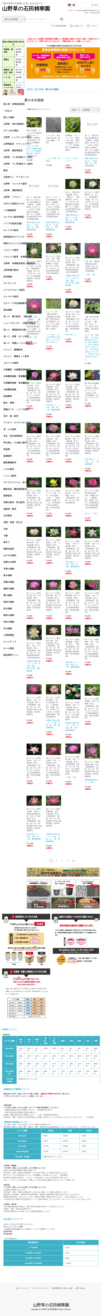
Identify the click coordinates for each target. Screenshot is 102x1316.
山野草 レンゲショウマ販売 (13, 137)
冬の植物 (7, 628)
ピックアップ (9, 641)
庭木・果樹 (8, 402)
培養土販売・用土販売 (13, 502)
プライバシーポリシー (40, 1288)
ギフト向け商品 (10, 130)
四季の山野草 (9, 562)
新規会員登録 (60, 26)
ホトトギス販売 (10, 230)
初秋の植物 (8, 601)
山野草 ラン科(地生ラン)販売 (13, 157)
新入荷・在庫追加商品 (13, 104)
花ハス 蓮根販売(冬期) (13, 329)
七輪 (5, 535)
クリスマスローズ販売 (13, 289)
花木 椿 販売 (10, 416)
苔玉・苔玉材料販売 (13, 436)
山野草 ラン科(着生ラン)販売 (13, 163)
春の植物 (7, 575)
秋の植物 (7, 608)
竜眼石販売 (8, 548)
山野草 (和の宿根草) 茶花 (13, 124)
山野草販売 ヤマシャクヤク (13, 143)
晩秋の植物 (8, 615)
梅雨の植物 (8, 588)
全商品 (30, 89)
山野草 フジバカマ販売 (13, 183)
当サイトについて (22, 1288)
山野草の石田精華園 (26, 8)
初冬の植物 (8, 621)
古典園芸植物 (9, 389)
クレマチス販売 (10, 296)
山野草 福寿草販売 (13, 150)
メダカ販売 (8, 469)
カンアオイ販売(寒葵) (13, 216)
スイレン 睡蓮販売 (13, 349)
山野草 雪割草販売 (13, 190)
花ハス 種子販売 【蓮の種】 (13, 316)
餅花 (5, 170)
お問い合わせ (80, 1288)
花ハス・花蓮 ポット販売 (13, 336)
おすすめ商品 (9, 555)
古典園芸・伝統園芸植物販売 (13, 369)
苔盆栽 (6, 449)
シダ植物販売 (9, 210)
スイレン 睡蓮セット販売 (13, 356)
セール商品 (8, 648)
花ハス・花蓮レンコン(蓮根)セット (13, 343)
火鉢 (5, 528)
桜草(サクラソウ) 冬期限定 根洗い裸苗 (13, 243)
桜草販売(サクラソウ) (13, 236)
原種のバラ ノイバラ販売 (13, 409)
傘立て (6, 542)
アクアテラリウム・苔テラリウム (13, 482)
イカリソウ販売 (10, 250)
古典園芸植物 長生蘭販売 (13, 382)
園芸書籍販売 (9, 462)
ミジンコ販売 (9, 475)
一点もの (7, 110)
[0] (69, 5)
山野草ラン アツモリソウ (13, 177)
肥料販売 (7, 495)
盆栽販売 (7, 455)
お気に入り (78, 26)
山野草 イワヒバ (11, 197)
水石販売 (7, 515)
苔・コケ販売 (9, 429)
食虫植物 (7, 309)
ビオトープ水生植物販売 (13, 303)
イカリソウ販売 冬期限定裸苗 (13, 256)
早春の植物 (8, 568)
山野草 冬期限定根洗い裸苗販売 (13, 263)
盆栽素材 (7, 396)
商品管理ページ (10, 655)
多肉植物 (7, 276)
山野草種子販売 (10, 270)
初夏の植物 (8, 582)
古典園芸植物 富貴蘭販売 (13, 376)
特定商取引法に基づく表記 (62, 1288)
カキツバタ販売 (10, 362)
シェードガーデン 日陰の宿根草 (13, 323)
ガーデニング (10, 283)
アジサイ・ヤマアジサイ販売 (13, 422)
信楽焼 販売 (9, 509)
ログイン (95, 26)
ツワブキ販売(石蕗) (12, 223)
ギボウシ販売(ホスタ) (13, 203)
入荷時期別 (8, 635)
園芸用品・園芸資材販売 (13, 489)
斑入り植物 (8, 117)
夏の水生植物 (52, 89)
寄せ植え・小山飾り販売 (13, 442)
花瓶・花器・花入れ (13, 522)
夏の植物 (7, 595)
